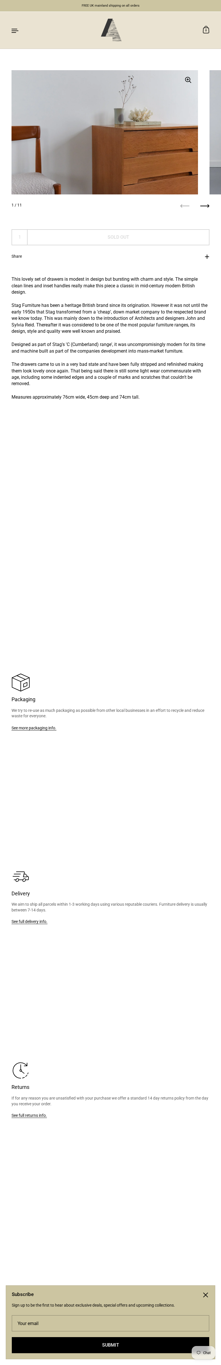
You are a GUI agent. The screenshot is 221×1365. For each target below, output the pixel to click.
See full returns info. (29, 1115)
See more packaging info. (34, 728)
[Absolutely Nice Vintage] (110, 30)
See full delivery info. (29, 921)
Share (17, 256)
